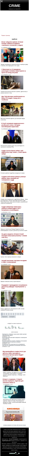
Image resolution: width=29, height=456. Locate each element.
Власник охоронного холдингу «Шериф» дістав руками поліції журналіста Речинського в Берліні (14, 341)
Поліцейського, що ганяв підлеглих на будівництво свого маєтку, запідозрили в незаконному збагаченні (13, 345)
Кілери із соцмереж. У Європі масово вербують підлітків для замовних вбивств (13, 380)
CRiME (14, 6)
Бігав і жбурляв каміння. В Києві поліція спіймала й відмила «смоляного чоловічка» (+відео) (12, 43)
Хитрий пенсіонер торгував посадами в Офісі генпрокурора (14, 261)
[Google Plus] (12, 328)
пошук (24, 425)
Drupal (19, 429)
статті (12, 425)
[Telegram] (19, 328)
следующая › (5, 316)
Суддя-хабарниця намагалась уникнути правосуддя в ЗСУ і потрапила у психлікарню (11, 208)
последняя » (12, 316)
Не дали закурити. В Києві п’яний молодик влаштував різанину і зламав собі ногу (14, 235)
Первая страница (5, 35)
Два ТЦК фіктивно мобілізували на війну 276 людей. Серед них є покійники (13, 98)
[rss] (22, 328)
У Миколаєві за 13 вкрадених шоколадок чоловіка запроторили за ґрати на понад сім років (13, 71)
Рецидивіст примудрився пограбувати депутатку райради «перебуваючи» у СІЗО (14, 286)
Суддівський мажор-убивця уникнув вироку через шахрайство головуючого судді (13, 178)
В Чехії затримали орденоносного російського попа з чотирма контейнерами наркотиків (12, 125)
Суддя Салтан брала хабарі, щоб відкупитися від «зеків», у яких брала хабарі (13, 152)
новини (9, 425)
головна (5, 425)
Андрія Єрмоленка (22, 431)
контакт (20, 425)
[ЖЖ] (16, 328)
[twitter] (9, 328)
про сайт (16, 425)
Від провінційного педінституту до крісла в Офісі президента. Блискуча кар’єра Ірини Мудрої (14, 353)
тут (20, 440)
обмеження (14, 437)
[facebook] (6, 328)
